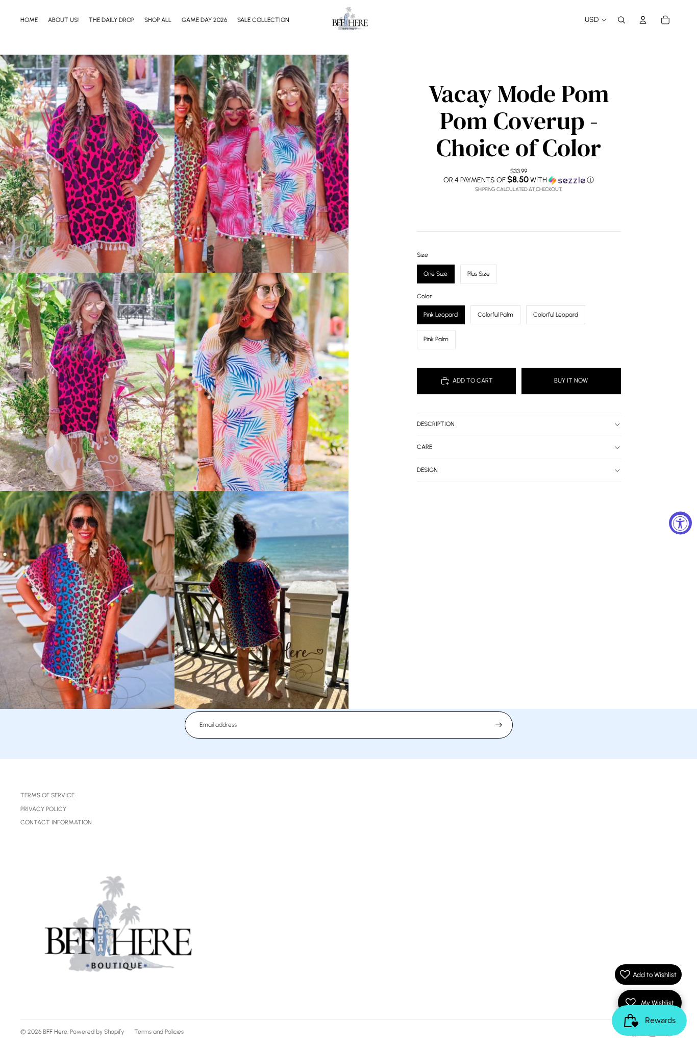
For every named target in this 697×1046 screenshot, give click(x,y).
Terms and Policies (159, 1031)
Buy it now (571, 380)
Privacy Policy (43, 809)
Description (436, 423)
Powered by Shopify (97, 1031)
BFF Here (55, 1031)
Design (427, 469)
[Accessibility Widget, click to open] (680, 523)
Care (424, 446)
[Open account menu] (643, 20)
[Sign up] (499, 725)
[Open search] (621, 20)
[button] (519, 180)
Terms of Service (47, 795)
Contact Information (56, 822)
